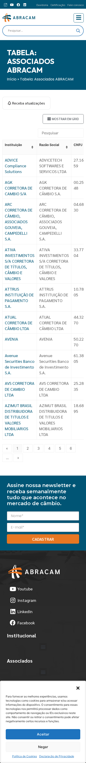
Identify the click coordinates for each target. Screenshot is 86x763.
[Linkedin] (25, 5)
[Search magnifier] (78, 31)
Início (12, 79)
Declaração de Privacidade (56, 756)
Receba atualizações (28, 103)
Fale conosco (75, 5)
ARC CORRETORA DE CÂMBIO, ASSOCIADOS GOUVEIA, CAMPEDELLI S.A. (18, 221)
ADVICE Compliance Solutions (15, 165)
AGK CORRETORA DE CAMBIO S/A (18, 187)
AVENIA (11, 339)
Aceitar (43, 734)
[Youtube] (12, 5)
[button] (78, 687)
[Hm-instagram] (5, 5)
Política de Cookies (24, 756)
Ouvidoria (42, 5)
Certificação (57, 5)
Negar (43, 747)
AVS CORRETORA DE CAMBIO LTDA (19, 388)
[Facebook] (18, 5)
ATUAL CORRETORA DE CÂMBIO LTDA (18, 322)
